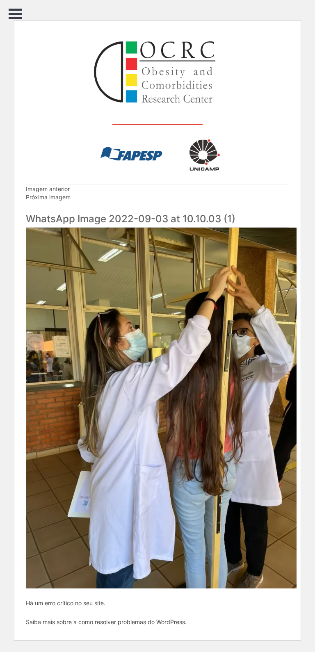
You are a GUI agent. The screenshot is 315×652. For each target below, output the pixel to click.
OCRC (158, 72)
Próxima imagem (48, 197)
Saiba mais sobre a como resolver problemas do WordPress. (106, 621)
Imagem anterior (48, 188)
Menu (15, 14)
